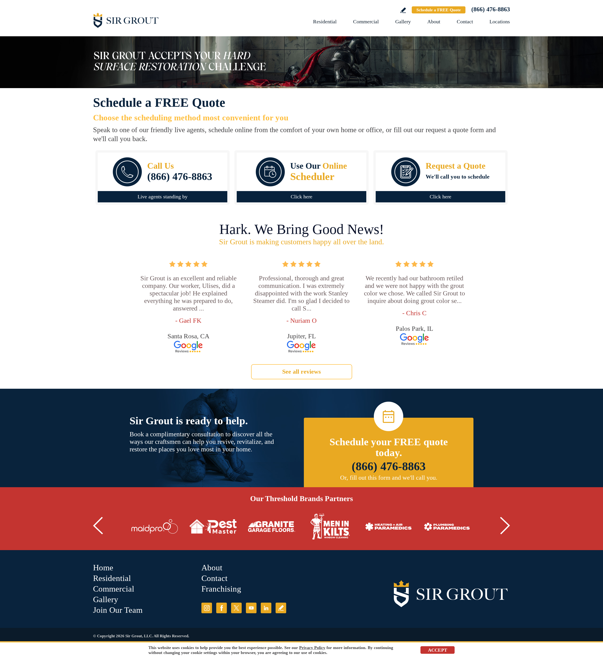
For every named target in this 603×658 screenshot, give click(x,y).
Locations (499, 22)
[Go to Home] (145, 20)
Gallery (403, 22)
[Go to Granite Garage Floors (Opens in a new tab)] (271, 526)
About (433, 22)
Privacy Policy (312, 647)
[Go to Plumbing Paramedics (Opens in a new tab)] (446, 526)
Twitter (236, 608)
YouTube (251, 608)
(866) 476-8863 (490, 9)
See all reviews (301, 371)
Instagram (206, 608)
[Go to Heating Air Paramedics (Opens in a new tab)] (388, 526)
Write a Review (403, 10)
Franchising (221, 588)
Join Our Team (118, 610)
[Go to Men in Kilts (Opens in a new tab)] (330, 526)
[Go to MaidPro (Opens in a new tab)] (154, 526)
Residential (325, 22)
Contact (465, 22)
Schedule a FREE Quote (438, 10)
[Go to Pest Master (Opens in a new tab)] (213, 526)
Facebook (221, 608)
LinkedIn (266, 608)
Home (103, 567)
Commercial (366, 22)
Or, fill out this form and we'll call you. (388, 477)
